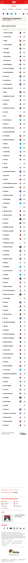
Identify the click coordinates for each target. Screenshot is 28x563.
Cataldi (6, 405)
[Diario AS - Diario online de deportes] (14, 2)
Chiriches (7, 251)
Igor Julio (6, 175)
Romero (6, 219)
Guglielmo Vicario (9, 96)
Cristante (6, 136)
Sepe (5, 92)
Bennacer (6, 377)
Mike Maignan (8, 64)
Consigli (6, 48)
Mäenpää (6, 278)
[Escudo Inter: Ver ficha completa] (7, 14)
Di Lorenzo (7, 370)
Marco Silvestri (8, 88)
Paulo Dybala (7, 385)
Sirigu (5, 40)
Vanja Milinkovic (8, 72)
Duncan (6, 362)
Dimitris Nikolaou (9, 140)
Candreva (6, 155)
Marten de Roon (8, 195)
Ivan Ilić (6, 389)
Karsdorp (6, 239)
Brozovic (6, 76)
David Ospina (7, 120)
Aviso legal (9, 541)
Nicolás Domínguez (9, 322)
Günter (6, 159)
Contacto (3, 541)
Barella (6, 302)
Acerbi (6, 112)
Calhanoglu (7, 199)
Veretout (6, 235)
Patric (5, 163)
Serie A (14, 6)
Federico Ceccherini (10, 413)
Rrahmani (6, 203)
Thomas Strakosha (9, 132)
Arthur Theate (8, 286)
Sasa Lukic (7, 350)
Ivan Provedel (8, 44)
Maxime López (8, 259)
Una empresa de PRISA (14, 551)
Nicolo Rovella (8, 421)
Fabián (6, 144)
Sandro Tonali (8, 211)
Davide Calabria (8, 346)
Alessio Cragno (8, 33)
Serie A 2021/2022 (6, 492)
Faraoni (6, 381)
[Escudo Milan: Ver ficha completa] (3, 14)
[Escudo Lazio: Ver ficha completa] (19, 14)
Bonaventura (7, 417)
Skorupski (7, 52)
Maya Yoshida (8, 342)
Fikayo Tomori (8, 215)
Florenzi (6, 425)
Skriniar (6, 191)
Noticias (4, 9)
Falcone (6, 310)
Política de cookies (5, 543)
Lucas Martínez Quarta (10, 183)
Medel (5, 104)
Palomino (6, 255)
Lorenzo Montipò (9, 68)
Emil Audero (7, 56)
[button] (14, 555)
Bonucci (6, 124)
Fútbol (11, 490)
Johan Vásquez (8, 366)
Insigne (6, 274)
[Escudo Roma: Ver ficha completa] (23, 14)
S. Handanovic (8, 84)
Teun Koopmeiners (9, 290)
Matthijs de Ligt (8, 227)
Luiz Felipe (7, 298)
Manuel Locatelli (9, 231)
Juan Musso (7, 80)
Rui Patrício (7, 60)
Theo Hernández (9, 354)
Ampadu (6, 397)
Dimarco (6, 409)
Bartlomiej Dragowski (10, 373)
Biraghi (6, 167)
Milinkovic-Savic (9, 243)
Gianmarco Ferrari (9, 108)
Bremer (6, 282)
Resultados (11, 9)
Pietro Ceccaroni (9, 294)
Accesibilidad (4, 544)
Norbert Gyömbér (9, 338)
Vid (5, 116)
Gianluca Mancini (9, 187)
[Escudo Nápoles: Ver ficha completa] (11, 14)
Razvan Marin (8, 314)
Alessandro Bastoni (9, 171)
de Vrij (6, 318)
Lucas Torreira (8, 270)
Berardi (6, 223)
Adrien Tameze (8, 393)
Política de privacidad (17, 541)
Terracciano (7, 36)
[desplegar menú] (2, 2)
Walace (6, 262)
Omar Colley (7, 358)
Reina (5, 207)
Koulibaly (6, 266)
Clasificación (19, 9)
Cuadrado (6, 151)
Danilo (6, 326)
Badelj (5, 306)
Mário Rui (6, 147)
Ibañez (6, 179)
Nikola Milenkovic (9, 128)
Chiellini (6, 330)
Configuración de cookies (16, 543)
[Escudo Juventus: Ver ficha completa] (15, 14)
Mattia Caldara (8, 247)
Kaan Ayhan (7, 401)
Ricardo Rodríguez (9, 334)
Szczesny (6, 100)
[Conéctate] (26, 2)
